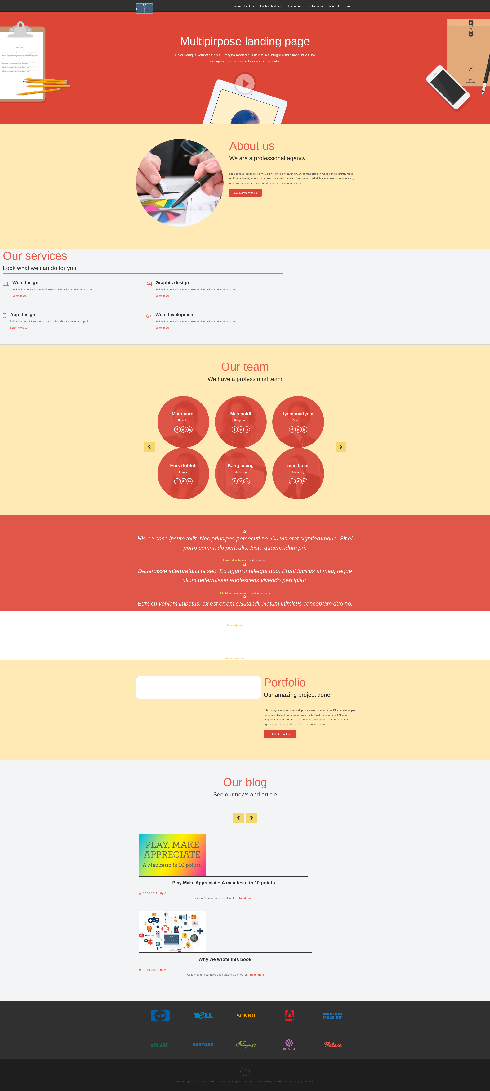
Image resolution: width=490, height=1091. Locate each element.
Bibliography (315, 5)
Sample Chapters (243, 5)
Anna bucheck (234, 658)
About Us (334, 5)
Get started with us (245, 192)
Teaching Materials (271, 5)
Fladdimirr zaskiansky (234, 592)
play (245, 83)
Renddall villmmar (234, 560)
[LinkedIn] (189, 429)
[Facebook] (177, 429)
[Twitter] (183, 429)
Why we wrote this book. (225, 959)
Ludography (295, 5)
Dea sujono (234, 625)
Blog (348, 5)
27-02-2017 (149, 893)
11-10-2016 (149, 970)
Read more (246, 897)
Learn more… (20, 295)
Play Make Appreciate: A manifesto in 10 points (223, 882)
